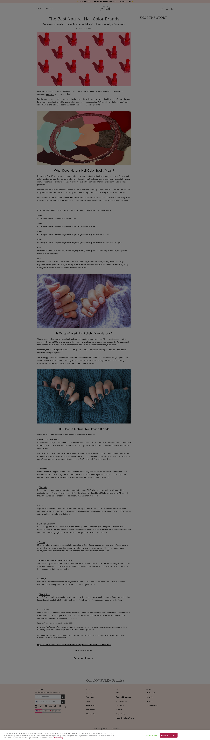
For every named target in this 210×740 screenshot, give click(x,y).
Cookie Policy (58, 738)
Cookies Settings (151, 735)
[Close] (206, 735)
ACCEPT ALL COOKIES (168, 735)
